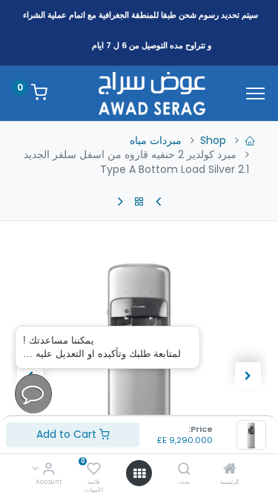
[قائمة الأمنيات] (94, 469)
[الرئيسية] (229, 469)
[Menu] (255, 93)
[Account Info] (49, 469)
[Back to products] (139, 202)
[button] (247, 375)
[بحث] (184, 469)
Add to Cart (67, 434)
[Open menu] (139, 473)
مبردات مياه (156, 140)
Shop (213, 140)
